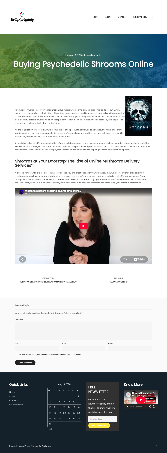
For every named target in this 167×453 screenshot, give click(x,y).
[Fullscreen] (154, 406)
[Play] (127, 406)
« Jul (49, 429)
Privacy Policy (16, 404)
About (12, 396)
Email (64, 343)
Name (18, 343)
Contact (13, 400)
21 (69, 412)
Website (111, 343)
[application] (141, 399)
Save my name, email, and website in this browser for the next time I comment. (50, 355)
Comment (19, 319)
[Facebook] (156, 17)
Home (12, 392)
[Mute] (150, 406)
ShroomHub (57, 109)
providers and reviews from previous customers (66, 179)
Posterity (46, 446)
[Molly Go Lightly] (22, 17)
